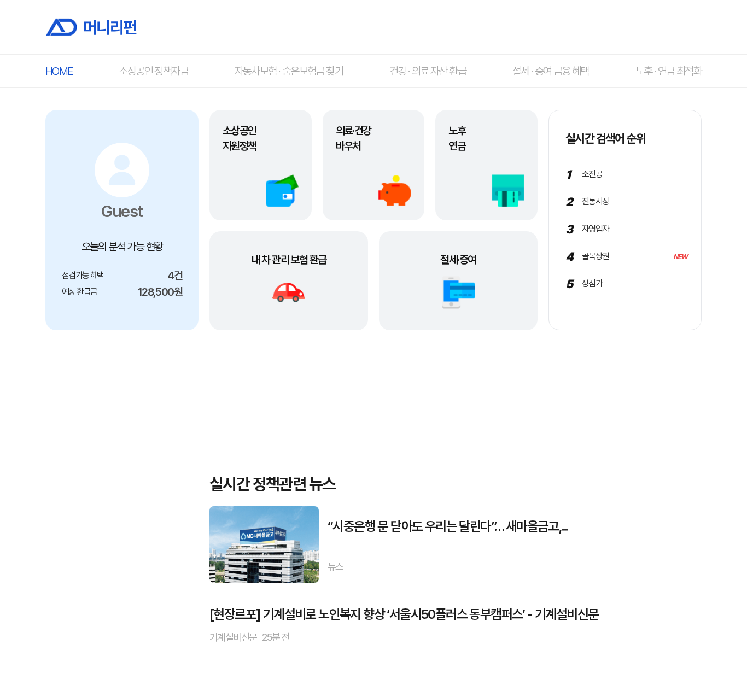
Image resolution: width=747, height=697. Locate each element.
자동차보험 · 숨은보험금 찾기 (289, 71)
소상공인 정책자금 (153, 71)
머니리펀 (110, 27)
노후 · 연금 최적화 (668, 71)
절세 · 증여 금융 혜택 (550, 71)
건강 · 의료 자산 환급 (427, 71)
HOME (59, 71)
